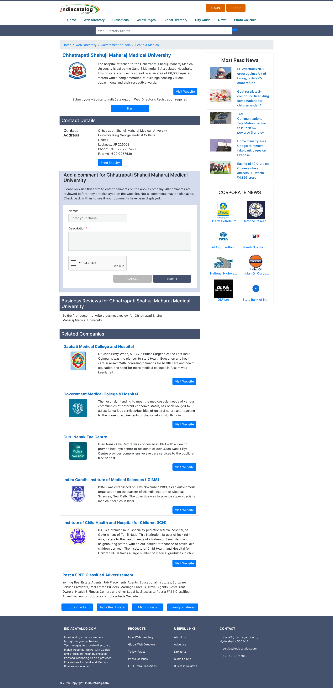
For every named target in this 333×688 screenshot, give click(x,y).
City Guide (202, 20)
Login (215, 7)
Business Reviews (185, 666)
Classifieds (120, 20)
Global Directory (175, 20)
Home (71, 20)
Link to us (180, 651)
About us (180, 637)
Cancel (132, 278)
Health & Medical (147, 45)
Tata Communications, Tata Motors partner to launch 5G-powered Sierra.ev (252, 123)
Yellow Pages (146, 20)
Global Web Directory (142, 644)
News (222, 20)
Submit (172, 278)
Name (73, 211)
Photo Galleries (245, 20)
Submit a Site (182, 658)
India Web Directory (140, 637)
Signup (236, 7)
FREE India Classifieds (142, 666)
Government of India (116, 45)
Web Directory (94, 20)
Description (77, 228)
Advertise (180, 644)
